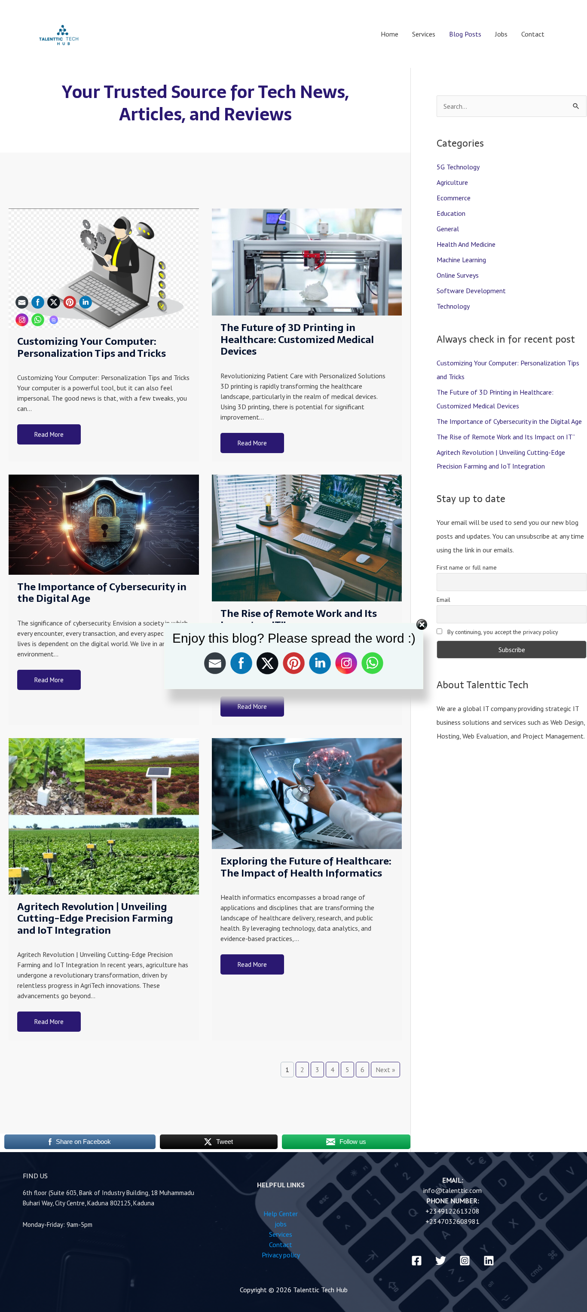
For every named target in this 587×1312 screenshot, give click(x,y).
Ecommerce (454, 197)
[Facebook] (416, 1260)
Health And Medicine (466, 244)
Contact (532, 34)
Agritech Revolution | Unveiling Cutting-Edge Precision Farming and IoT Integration (95, 918)
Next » (385, 1069)
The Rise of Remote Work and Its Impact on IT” (506, 436)
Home (389, 34)
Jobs (501, 34)
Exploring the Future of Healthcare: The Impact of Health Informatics (305, 867)
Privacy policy (281, 1255)
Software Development (471, 290)
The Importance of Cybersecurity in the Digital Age (101, 593)
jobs (281, 1224)
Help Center (280, 1213)
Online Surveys (458, 275)
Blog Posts (465, 34)
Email (443, 600)
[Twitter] (440, 1260)
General (448, 228)
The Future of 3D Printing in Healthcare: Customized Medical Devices (297, 339)
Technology (453, 306)
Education (451, 213)
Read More (252, 443)
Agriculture (452, 182)
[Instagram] (464, 1260)
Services (423, 34)
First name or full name (467, 567)
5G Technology (458, 166)
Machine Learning (461, 259)
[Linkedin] (488, 1260)
